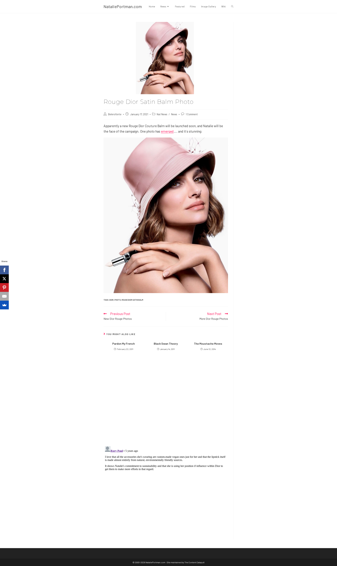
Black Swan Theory (166, 343)
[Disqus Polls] (165, 401)
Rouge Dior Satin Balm (132, 300)
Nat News (162, 114)
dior (111, 300)
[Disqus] (166, 488)
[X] (4, 278)
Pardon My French (123, 343)
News (174, 114)
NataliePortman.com (123, 6)
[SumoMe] (4, 305)
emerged (167, 131)
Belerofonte (114, 114)
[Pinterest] (4, 287)
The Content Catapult (194, 562)
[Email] (4, 296)
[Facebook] (4, 270)
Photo (117, 300)
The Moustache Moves (208, 343)
